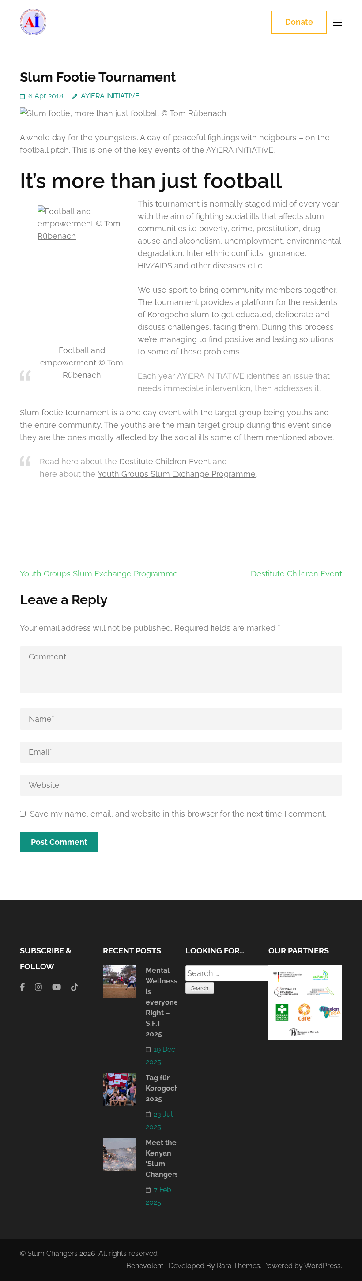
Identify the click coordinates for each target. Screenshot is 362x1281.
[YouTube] (56, 987)
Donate (299, 21)
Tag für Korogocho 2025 (164, 1088)
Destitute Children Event (165, 461)
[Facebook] (22, 987)
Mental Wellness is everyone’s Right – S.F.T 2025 (164, 1002)
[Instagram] (38, 987)
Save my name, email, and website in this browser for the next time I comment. (178, 813)
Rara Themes (238, 1266)
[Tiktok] (74, 987)
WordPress (322, 1266)
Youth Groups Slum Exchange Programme (177, 473)
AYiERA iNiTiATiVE (110, 96)
